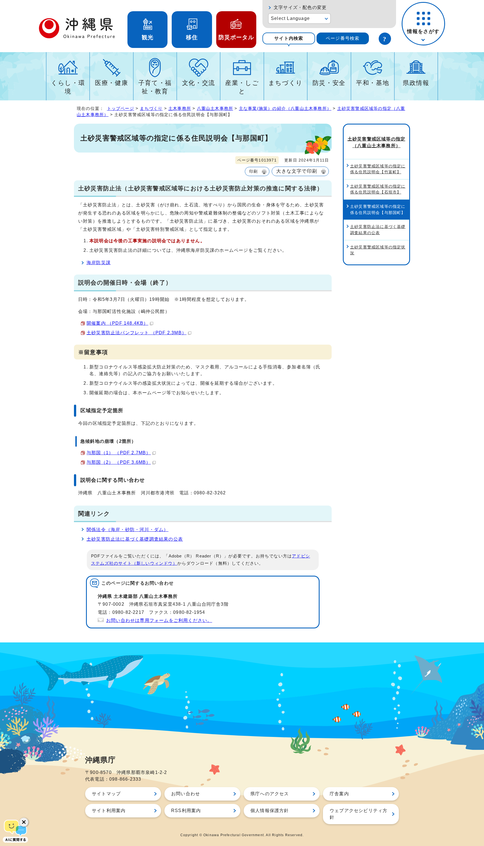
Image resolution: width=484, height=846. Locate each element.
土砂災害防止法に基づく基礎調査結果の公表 (135, 539)
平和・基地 (372, 82)
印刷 (253, 171)
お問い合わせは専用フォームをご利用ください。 (159, 620)
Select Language (290, 18)
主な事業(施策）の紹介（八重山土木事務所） (285, 108)
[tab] (288, 38)
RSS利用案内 (186, 810)
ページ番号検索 (342, 38)
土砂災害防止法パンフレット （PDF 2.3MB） (137, 332)
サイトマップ (106, 793)
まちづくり (285, 82)
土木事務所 (179, 108)
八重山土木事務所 (215, 108)
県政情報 (416, 82)
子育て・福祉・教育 (155, 87)
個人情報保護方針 (269, 810)
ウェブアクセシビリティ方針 (358, 814)
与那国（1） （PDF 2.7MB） (119, 452)
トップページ (120, 108)
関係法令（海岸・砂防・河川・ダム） (127, 529)
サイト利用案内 (108, 810)
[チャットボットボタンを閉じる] (23, 822)
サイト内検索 (288, 38)
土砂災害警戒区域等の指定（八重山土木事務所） (376, 142)
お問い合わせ (185, 793)
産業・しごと (242, 87)
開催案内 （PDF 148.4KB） (117, 323)
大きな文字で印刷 (296, 171)
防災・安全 (329, 82)
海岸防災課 (99, 262)
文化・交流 (198, 82)
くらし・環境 (68, 87)
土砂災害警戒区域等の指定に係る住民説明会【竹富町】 (378, 169)
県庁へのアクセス (269, 793)
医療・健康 (111, 82)
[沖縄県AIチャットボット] (15, 830)
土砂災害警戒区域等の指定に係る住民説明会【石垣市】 (378, 189)
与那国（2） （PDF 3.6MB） (119, 462)
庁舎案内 (339, 793)
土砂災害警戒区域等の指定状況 (378, 250)
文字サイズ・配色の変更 (300, 7)
